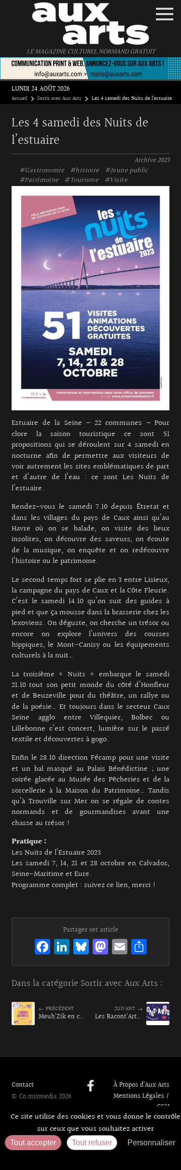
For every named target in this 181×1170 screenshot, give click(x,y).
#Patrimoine (39, 180)
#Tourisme (81, 180)
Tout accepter (33, 1143)
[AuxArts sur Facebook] (90, 1086)
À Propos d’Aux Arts (141, 1085)
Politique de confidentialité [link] (90, 1158)
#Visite (115, 180)
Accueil (20, 99)
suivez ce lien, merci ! (120, 885)
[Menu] (164, 14)
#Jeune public (126, 170)
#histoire (84, 170)
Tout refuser (92, 1143)
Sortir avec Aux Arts (59, 99)
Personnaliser (151, 1143)
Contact (23, 1085)
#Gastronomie (41, 170)
